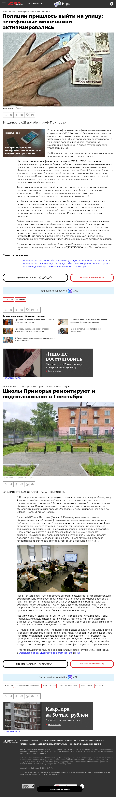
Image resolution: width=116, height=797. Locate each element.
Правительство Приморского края (18, 477)
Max (77, 652)
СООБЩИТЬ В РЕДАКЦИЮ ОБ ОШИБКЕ (85, 744)
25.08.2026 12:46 (9, 386)
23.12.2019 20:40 (9, 12)
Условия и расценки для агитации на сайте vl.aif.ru (43, 744)
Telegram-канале (63, 652)
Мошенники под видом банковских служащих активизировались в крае (65, 260)
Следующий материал (60, 789)
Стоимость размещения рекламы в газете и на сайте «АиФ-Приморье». (72, 741)
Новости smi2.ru (12, 378)
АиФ (19, 108)
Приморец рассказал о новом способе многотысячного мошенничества (32, 330)
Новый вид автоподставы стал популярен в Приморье (55, 266)
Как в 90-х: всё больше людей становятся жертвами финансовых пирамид (88, 321)
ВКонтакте (45, 652)
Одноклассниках (28, 652)
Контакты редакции (29, 741)
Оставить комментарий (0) (92, 278)
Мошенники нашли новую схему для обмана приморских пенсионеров (65, 263)
